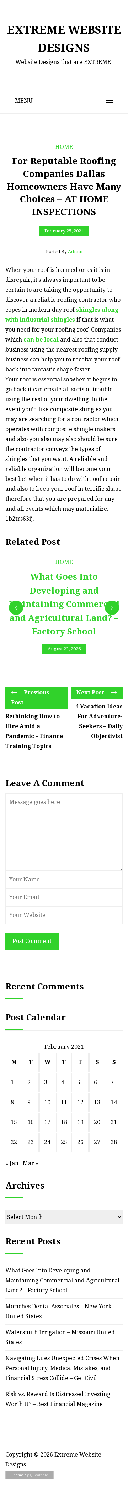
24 (47, 1142)
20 (97, 1122)
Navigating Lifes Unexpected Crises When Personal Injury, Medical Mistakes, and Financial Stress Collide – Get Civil (62, 1368)
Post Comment (32, 941)
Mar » (30, 1163)
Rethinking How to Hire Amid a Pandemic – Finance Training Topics (34, 731)
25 (64, 1142)
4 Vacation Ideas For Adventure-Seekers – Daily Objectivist (99, 721)
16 (30, 1122)
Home (64, 147)
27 (97, 1142)
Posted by (64, 251)
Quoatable (39, 1475)
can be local (41, 339)
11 (64, 1102)
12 (80, 1102)
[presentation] (16, 608)
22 (14, 1142)
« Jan (11, 1163)
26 (80, 1142)
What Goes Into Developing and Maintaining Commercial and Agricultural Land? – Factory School (62, 1280)
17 (47, 1122)
